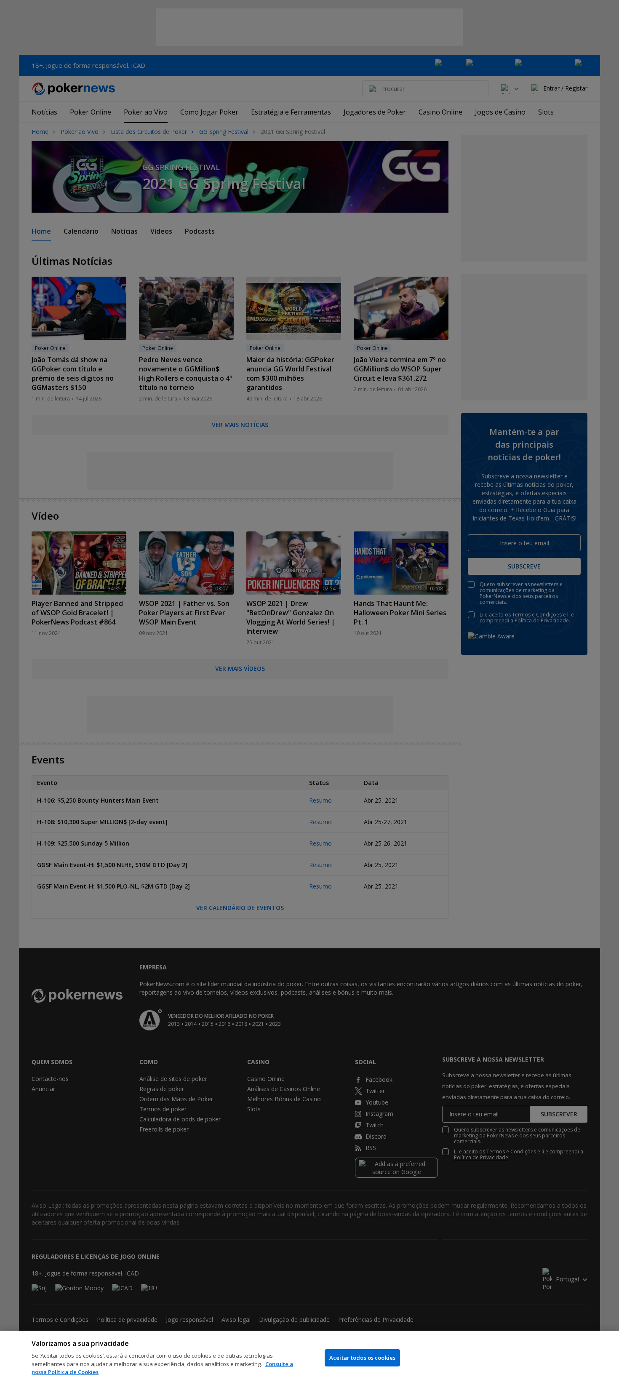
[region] (309, 1358)
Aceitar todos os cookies (362, 1357)
